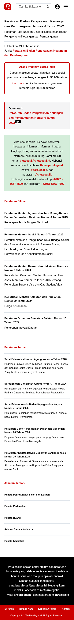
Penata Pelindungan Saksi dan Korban (27, 494)
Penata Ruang (12, 517)
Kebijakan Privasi (47, 609)
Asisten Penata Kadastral (19, 529)
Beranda (9, 609)
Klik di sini (18, 83)
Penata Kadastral (14, 541)
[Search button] (48, 7)
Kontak (66, 609)
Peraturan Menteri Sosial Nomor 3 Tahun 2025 (33, 234)
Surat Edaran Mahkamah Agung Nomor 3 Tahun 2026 (35, 383)
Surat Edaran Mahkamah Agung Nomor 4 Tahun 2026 (35, 359)
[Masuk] (57, 6)
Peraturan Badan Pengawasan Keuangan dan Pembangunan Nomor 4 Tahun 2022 (36, 117)
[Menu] (66, 7)
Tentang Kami (26, 609)
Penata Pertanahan (15, 506)
